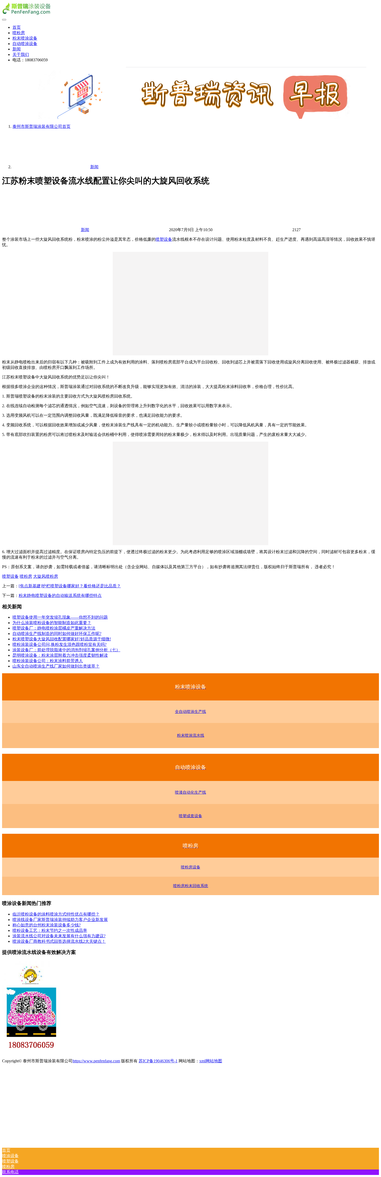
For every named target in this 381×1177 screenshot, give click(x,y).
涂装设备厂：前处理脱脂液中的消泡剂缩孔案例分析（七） (66, 650)
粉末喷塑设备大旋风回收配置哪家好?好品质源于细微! (61, 639)
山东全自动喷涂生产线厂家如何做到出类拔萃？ (56, 666)
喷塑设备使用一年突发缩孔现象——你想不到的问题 (60, 617)
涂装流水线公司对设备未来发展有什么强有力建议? (58, 936)
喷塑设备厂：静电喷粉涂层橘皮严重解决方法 (53, 628)
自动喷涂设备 (24, 43)
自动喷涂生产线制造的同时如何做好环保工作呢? (56, 633)
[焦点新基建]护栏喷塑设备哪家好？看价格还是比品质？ (70, 586)
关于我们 (20, 54)
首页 (16, 27)
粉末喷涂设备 (24, 38)
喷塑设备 (164, 239)
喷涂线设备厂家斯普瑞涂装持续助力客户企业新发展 (60, 919)
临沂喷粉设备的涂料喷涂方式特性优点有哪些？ (56, 914)
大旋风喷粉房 (45, 576)
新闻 (16, 49)
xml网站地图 (210, 1061)
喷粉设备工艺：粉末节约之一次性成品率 (49, 930)
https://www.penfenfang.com (96, 1061)
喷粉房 (18, 33)
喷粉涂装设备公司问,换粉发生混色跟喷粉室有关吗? (59, 644)
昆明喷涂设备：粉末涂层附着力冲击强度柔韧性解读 (60, 655)
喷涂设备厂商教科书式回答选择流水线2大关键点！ (59, 941)
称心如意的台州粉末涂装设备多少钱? (46, 925)
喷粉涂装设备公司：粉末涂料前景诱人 (47, 661)
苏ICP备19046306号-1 (158, 1061)
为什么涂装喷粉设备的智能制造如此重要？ (51, 622)
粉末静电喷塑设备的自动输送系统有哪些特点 (60, 595)
